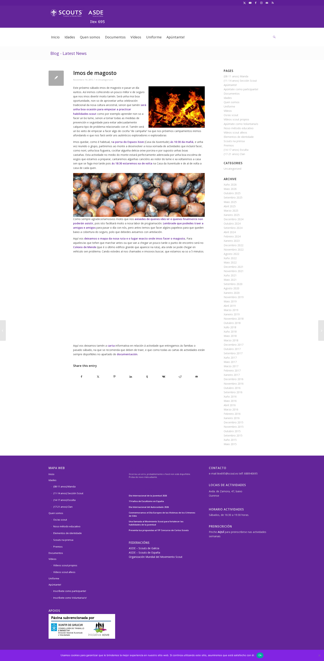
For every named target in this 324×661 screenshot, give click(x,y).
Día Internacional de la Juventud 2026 (148, 495)
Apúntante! (230, 85)
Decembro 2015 (233, 422)
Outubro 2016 (232, 388)
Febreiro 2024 (232, 236)
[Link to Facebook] (255, 3)
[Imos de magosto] (56, 78)
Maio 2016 (230, 401)
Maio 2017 (230, 362)
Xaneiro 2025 (232, 215)
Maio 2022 (230, 262)
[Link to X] (244, 3)
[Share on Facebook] (81, 377)
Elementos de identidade (239, 137)
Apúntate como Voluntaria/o (241, 124)
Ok (260, 655)
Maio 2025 (230, 202)
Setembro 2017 (233, 353)
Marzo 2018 (231, 340)
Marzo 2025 (231, 210)
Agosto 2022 (231, 254)
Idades (228, 98)
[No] (319, 655)
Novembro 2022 (234, 249)
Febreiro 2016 (232, 414)
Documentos (232, 93)
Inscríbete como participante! (69, 591)
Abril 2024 (230, 232)
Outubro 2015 (232, 431)
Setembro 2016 (233, 392)
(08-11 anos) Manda (236, 76)
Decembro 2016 (233, 379)
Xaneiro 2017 (232, 375)
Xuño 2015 (230, 440)
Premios (229, 145)
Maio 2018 (230, 336)
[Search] (273, 37)
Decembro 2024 (233, 219)
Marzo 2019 (231, 310)
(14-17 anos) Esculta (236, 149)
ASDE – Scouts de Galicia (144, 548)
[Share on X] (98, 377)
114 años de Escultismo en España (146, 501)
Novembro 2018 (234, 318)
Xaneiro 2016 (232, 418)
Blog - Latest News (68, 53)
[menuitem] (55, 37)
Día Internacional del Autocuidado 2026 (149, 507)
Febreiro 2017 (232, 370)
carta (111, 345)
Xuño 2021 (230, 275)
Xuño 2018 (230, 331)
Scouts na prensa (234, 141)
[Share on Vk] (164, 377)
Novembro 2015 (234, 426)
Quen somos (231, 102)
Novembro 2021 (234, 271)
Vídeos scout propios (236, 119)
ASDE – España (141, 489)
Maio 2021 (230, 279)
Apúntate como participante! (241, 89)
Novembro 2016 (234, 383)
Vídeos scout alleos (235, 132)
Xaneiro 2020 (232, 293)
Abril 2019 (230, 305)
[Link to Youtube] (250, 3)
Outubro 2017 (232, 349)
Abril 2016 (230, 405)
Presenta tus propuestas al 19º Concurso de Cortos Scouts (159, 530)
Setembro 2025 (233, 197)
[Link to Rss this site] (272, 3)
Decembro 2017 (233, 344)
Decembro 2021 (233, 267)
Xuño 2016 (230, 396)
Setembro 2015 (233, 435)
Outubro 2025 (232, 193)
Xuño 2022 (230, 258)
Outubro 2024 (232, 223)
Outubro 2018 (232, 323)
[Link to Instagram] (261, 3)
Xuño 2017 (230, 357)
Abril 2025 (230, 206)
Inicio (51, 474)
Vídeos (228, 111)
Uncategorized (105, 79)
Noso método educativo (239, 128)
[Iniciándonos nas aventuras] (3, 330)
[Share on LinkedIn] (131, 377)
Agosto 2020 (231, 288)
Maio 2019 (230, 301)
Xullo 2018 (230, 327)
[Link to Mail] (267, 3)
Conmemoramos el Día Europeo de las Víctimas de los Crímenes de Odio (162, 514)
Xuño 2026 (230, 184)
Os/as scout (231, 115)
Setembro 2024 (233, 228)
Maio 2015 (230, 444)
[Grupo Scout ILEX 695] (77, 14)
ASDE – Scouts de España (144, 552)
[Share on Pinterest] (114, 377)
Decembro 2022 (233, 245)
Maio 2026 (230, 189)
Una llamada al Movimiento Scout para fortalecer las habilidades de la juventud (156, 523)
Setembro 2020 (233, 284)
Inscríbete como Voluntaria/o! (70, 597)
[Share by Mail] (196, 377)
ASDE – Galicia (141, 468)
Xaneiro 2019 (232, 314)
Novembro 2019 (234, 297)
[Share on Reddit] (180, 377)
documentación (127, 354)
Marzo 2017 (231, 366)
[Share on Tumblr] (147, 377)
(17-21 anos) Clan (234, 154)
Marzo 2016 (231, 409)
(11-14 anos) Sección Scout (240, 80)
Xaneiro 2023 (232, 240)
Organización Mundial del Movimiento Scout (155, 557)
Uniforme (229, 106)
